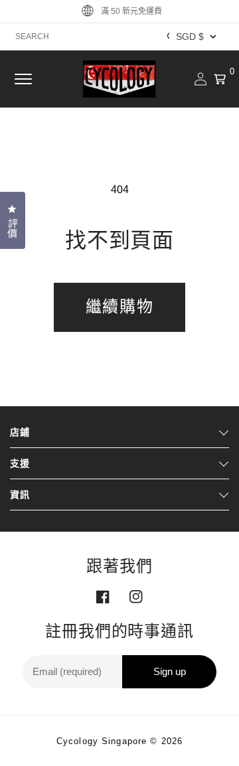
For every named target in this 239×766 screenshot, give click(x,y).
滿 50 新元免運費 (131, 11)
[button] (23, 79)
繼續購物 (119, 306)
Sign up (169, 671)
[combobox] (119, 36)
